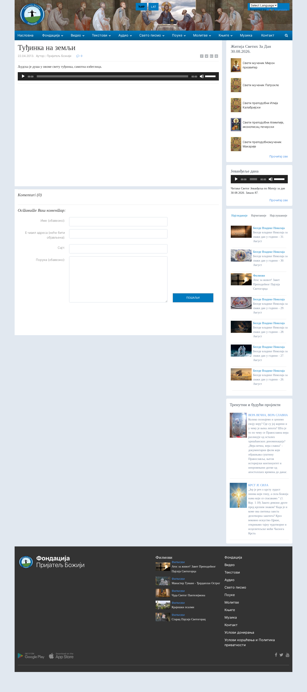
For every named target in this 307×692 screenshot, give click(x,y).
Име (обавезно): (53, 221)
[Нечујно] (202, 76)
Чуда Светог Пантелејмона (188, 595)
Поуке (230, 595)
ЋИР (141, 6)
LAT (153, 6)
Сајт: (61, 248)
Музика (231, 617)
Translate (281, 9)
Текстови (232, 572)
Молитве (232, 602)
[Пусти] (23, 76)
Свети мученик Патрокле (261, 85)
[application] (118, 76)
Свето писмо (235, 587)
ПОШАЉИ (193, 297)
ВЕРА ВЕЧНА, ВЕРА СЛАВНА (268, 415)
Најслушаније (278, 215)
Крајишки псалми (183, 607)
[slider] (211, 76)
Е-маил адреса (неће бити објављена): (45, 235)
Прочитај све (278, 156)
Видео (230, 565)
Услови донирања (239, 632)
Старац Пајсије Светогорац (189, 619)
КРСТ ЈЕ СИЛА (258, 485)
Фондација (233, 557)
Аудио (230, 580)
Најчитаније (258, 215)
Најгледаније (239, 215)
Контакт (231, 625)
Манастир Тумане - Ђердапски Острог (196, 583)
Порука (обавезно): (50, 260)
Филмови (259, 275)
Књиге (230, 610)
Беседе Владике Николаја (269, 228)
